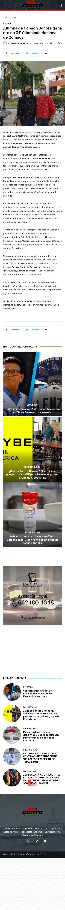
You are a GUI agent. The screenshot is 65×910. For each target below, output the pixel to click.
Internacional (32, 532)
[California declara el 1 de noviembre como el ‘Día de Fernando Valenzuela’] (32, 384)
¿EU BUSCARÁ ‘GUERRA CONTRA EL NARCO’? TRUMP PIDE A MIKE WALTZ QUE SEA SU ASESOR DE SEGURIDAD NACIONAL (41, 779)
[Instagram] (28, 841)
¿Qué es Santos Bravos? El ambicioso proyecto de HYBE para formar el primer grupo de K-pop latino (32, 474)
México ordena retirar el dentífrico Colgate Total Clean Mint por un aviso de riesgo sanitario (32, 540)
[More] (46, 53)
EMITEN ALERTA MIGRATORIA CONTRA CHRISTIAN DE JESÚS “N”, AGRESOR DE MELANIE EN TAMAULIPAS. (40, 757)
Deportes (32, 405)
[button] (60, 5)
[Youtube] (45, 841)
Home (6, 17)
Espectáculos (32, 467)
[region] (32, 618)
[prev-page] (5, 553)
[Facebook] (20, 841)
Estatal (14, 17)
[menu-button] (5, 5)
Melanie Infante (19, 43)
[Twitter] (37, 841)
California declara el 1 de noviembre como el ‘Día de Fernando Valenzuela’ (33, 410)
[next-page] (10, 553)
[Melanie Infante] (5, 43)
